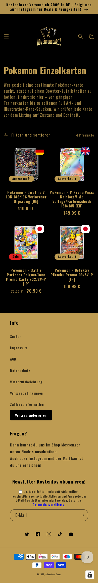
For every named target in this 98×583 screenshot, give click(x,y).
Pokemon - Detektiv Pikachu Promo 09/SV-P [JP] (72, 275)
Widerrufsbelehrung (26, 381)
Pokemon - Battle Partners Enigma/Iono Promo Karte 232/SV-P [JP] (26, 277)
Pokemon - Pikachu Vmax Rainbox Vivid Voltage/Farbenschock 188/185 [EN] (72, 199)
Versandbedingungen (26, 393)
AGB (13, 359)
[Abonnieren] (82, 515)
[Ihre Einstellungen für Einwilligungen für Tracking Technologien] (89, 574)
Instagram (38, 458)
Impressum (18, 347)
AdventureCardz (53, 574)
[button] (6, 36)
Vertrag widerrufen (31, 415)
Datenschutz (20, 370)
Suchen (16, 336)
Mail (66, 458)
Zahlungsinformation (27, 404)
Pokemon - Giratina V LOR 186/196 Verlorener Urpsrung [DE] (26, 197)
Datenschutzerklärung (49, 504)
